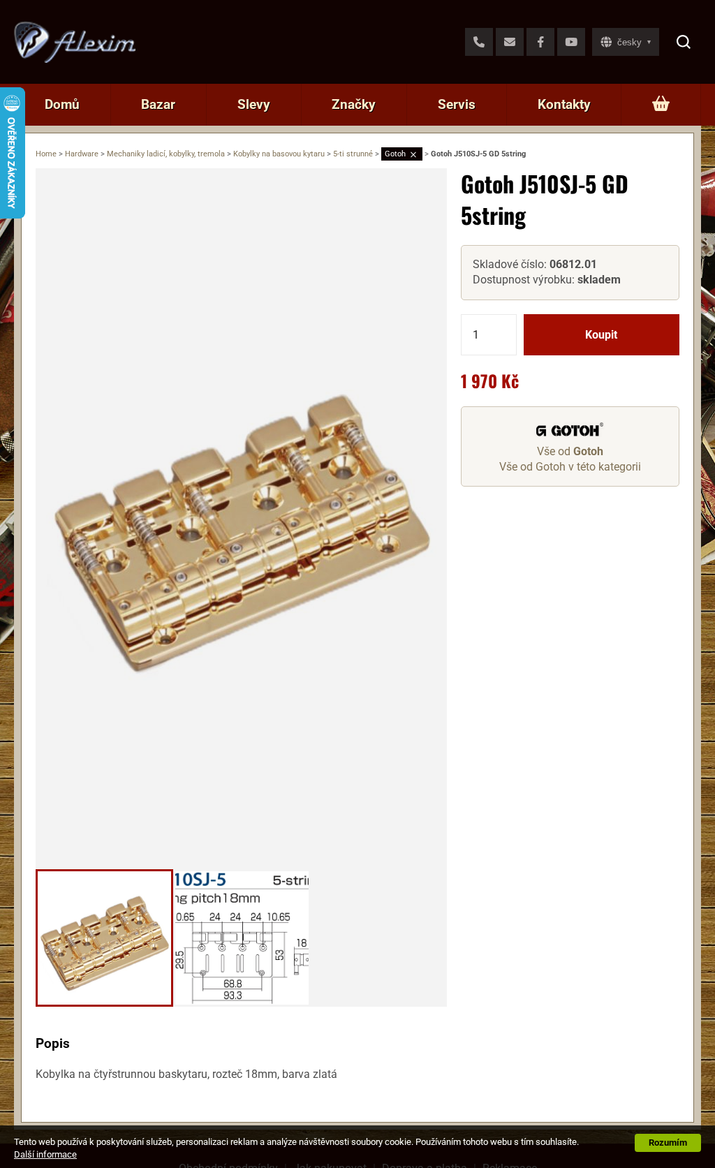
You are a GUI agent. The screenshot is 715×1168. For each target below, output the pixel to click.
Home (46, 153)
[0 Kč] (660, 105)
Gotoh (395, 153)
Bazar (158, 104)
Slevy (253, 104)
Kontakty (564, 104)
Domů (62, 104)
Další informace (45, 1154)
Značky (354, 104)
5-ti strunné (353, 153)
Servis (457, 104)
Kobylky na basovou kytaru (279, 153)
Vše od (570, 451)
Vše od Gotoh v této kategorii (570, 466)
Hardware (81, 153)
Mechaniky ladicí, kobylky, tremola (166, 153)
